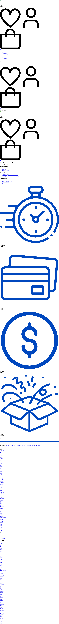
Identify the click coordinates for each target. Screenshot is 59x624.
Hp (0, 489)
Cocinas (1, 590)
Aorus (1, 486)
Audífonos (1, 542)
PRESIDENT (2, 604)
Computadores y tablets (3, 478)
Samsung (1, 455)
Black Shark (1, 526)
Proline (1, 465)
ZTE (0, 569)
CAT (0, 561)
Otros (0, 615)
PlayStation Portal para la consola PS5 (22, 445)
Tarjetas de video (2, 482)
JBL (0, 545)
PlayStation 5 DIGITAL (14, 445)
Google (1, 471)
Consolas (1, 520)
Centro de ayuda (5, 53)
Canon (1, 550)
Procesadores (1, 481)
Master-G (1, 512)
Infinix (1, 620)
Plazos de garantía (5, 54)
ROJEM (1, 513)
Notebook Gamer (2, 492)
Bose (0, 453)
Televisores (1, 508)
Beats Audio (1, 452)
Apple (1, 451)
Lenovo (1, 490)
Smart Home (1, 609)
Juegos (1, 612)
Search (1, 5)
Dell (0, 494)
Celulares (1, 466)
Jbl (0, 556)
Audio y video (2, 450)
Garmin (1, 527)
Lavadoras (1, 500)
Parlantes (1, 463)
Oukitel (1, 474)
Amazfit (1, 525)
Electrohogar (1, 516)
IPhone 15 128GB (8, 445)
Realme (1, 454)
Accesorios (1, 458)
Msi (0, 582)
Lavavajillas (1, 504)
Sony (0, 553)
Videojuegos (1, 522)
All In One (1, 479)
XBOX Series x (29, 445)
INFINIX (1, 564)
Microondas (1, 505)
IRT (0, 601)
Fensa (0, 501)
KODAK (1, 510)
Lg (0, 593)
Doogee (1, 470)
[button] (1, 449)
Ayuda (2, 52)
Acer (0, 577)
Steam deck (38, 445)
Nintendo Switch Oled (34, 445)
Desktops (1, 574)
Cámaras (1, 457)
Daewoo (1, 509)
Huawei (1, 528)
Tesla (0, 476)
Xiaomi (1, 456)
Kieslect (1, 529)
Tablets (1, 497)
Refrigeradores (2, 506)
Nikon (1, 461)
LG (0, 511)
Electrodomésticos (2, 498)
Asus (0, 468)
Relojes (1, 524)
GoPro (1, 459)
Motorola (1, 473)
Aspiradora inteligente (3, 517)
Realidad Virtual (2, 521)
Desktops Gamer (2, 483)
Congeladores (1, 499)
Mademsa (1, 502)
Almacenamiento (2, 572)
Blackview (1, 469)
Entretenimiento (2, 518)
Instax (1, 460)
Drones (1, 462)
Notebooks (1, 485)
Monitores (1, 484)
